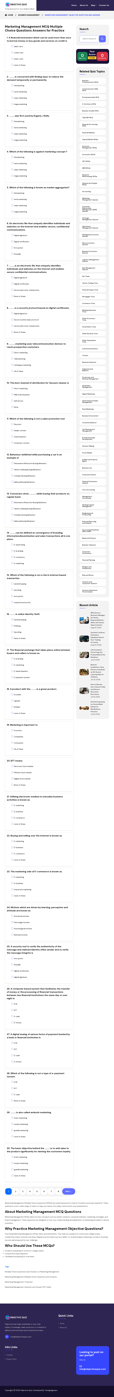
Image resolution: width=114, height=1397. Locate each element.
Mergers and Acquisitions (86, 567)
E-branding (18, 551)
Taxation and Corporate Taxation (89, 582)
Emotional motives (21, 916)
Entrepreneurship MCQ (90, 97)
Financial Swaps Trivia (90, 290)
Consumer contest (21, 443)
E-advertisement (21, 671)
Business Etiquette (89, 362)
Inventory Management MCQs (89, 147)
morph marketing (21, 1124)
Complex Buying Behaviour (24, 476)
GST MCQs (86, 161)
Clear (92, 58)
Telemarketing (19, 359)
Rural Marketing (88, 409)
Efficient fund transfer (23, 772)
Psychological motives (23, 928)
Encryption (18, 248)
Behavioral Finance (89, 538)
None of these (19, 296)
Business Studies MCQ (90, 111)
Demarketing (19, 85)
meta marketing (20, 92)
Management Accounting (87, 497)
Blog (93, 5)
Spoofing (17, 632)
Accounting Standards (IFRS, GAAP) (90, 530)
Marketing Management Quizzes (90, 199)
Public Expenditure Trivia (89, 341)
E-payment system (22, 677)
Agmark (17, 701)
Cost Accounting (88, 490)
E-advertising (19, 545)
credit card (18, 53)
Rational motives (20, 935)
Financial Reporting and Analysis (89, 522)
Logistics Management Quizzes (90, 260)
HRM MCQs (86, 168)
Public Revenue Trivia (90, 334)
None (16, 407)
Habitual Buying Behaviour (24, 482)
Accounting (86, 191)
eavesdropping (20, 584)
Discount (17, 424)
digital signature (20, 977)
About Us (84, 5)
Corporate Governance (86, 552)
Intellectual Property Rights (90, 460)
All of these (18, 371)
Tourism (85, 355)
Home (74, 5)
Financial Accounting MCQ (89, 125)
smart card (18, 59)
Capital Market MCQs (90, 139)
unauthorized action (22, 602)
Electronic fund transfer (23, 766)
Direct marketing (20, 352)
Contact (10, 1355)
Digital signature (20, 235)
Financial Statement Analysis (89, 482)
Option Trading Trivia (90, 283)
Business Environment (90, 416)
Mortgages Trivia (88, 297)
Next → (69, 1191)
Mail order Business (22, 395)
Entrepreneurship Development (88, 438)
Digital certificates (21, 241)
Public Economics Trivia (88, 319)
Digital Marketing (88, 394)
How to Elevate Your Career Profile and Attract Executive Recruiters (98, 689)
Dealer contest (20, 430)
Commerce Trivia (88, 303)
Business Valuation (89, 545)
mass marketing (20, 98)
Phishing (17, 626)
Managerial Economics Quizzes (90, 235)
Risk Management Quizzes (88, 269)
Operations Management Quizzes (90, 227)
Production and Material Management (90, 378)
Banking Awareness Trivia (89, 311)
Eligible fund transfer (22, 779)
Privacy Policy (12, 1359)
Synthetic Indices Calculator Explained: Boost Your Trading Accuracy (98, 637)
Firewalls (17, 254)
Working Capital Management (88, 505)
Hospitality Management (87, 386)
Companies (18, 737)
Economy (18, 730)
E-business (18, 811)
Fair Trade (85, 276)
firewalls (17, 965)
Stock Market (87, 453)
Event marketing (20, 1118)
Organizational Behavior (87, 370)
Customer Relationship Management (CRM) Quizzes (89, 209)
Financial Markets (88, 133)
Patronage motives (22, 922)
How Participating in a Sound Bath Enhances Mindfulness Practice (98, 707)
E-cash (17, 1016)
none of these (19, 65)
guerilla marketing (21, 1130)
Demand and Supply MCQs (89, 184)
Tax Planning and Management (88, 430)
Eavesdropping (20, 620)
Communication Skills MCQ (90, 89)
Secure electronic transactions (26, 290)
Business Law (87, 468)
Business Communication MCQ (90, 81)
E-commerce (19, 557)
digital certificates (21, 971)
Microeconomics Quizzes (88, 244)
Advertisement (20, 437)
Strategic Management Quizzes (90, 219)
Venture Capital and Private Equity (89, 591)
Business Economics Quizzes (89, 252)
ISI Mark (17, 707)
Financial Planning (88, 560)
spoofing (17, 590)
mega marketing (20, 104)
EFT (15, 1010)
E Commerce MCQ (89, 104)
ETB (15, 1004)
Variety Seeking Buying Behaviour (27, 469)
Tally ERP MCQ (87, 118)
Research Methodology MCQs (89, 175)
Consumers (18, 743)
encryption (18, 596)
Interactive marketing (22, 889)
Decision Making (88, 446)
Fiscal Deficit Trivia (89, 327)
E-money (17, 1022)
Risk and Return (88, 575)
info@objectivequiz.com (20, 1337)
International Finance (90, 349)
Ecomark (17, 694)
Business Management (29, 15)
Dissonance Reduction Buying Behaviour (30, 463)
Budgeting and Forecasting (87, 514)
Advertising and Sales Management (90, 401)
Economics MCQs (88, 155)
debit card (18, 46)
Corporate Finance (89, 475)
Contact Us (104, 5)
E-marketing (19, 563)
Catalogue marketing (22, 365)
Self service (18, 401)
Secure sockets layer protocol (26, 320)
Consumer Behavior (89, 423)
